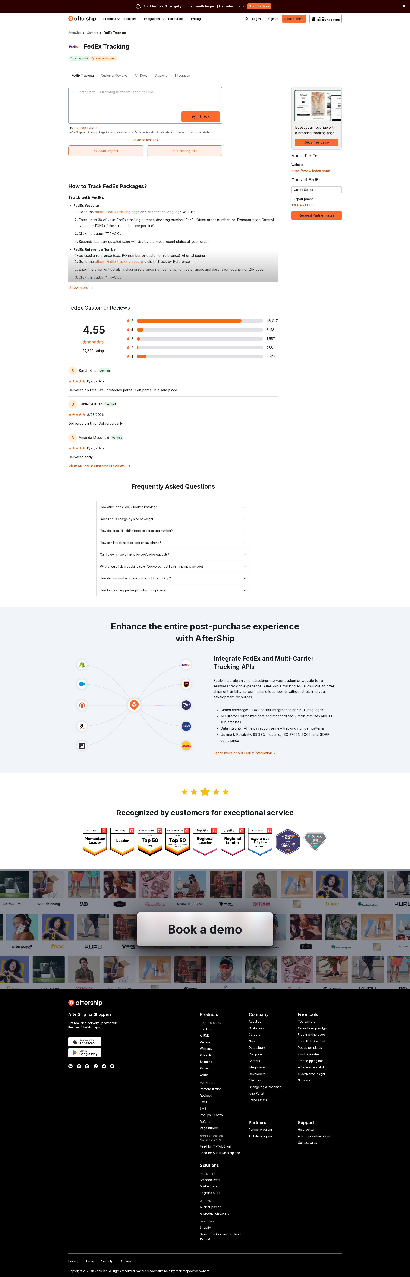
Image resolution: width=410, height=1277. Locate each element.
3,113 (270, 330)
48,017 (272, 321)
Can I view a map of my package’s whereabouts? (134, 554)
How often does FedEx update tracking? (128, 507)
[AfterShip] (83, 19)
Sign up (273, 19)
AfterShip (74, 32)
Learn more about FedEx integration (244, 753)
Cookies (125, 1261)
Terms (90, 1261)
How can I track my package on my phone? (130, 542)
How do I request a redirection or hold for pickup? (135, 578)
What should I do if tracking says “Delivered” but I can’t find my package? (152, 566)
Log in (256, 19)
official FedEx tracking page (117, 212)
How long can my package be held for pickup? (133, 590)
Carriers (92, 32)
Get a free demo (317, 142)
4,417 (271, 356)
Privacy (73, 1261)
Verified (105, 370)
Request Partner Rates (316, 215)
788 (269, 348)
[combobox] (316, 189)
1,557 (270, 339)
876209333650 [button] (86, 128)
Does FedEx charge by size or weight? (127, 519)
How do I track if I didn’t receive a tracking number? (136, 530)
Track (204, 116)
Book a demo (293, 19)
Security (107, 1261)
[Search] (247, 19)
